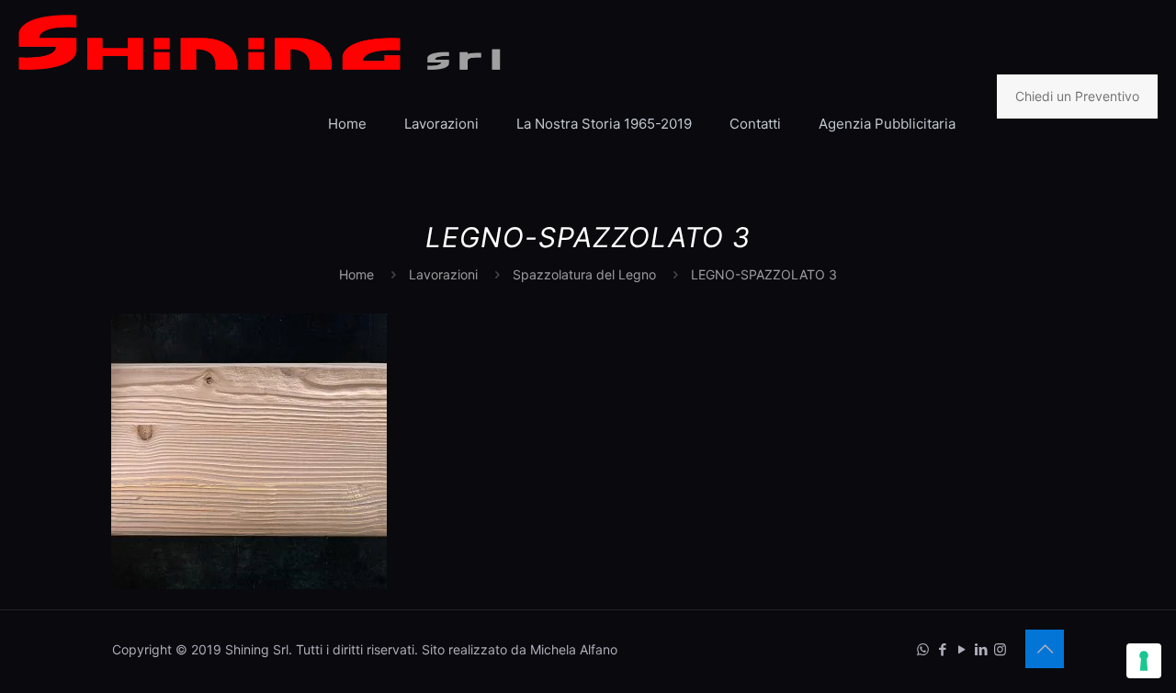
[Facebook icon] (942, 649)
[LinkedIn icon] (981, 649)
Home (356, 274)
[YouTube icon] (961, 649)
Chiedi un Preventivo (1077, 96)
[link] (442, 179)
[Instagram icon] (1000, 649)
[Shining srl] (259, 41)
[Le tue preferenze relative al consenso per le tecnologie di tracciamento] (1143, 660)
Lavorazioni (443, 274)
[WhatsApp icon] (923, 649)
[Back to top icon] (1044, 649)
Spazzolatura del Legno (584, 274)
